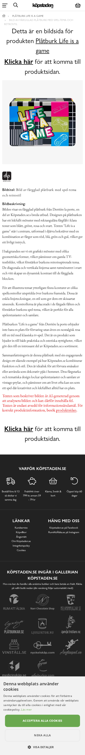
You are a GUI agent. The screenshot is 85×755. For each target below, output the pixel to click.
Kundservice (21, 527)
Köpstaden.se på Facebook (63, 527)
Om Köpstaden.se (21, 541)
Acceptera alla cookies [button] (42, 721)
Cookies (21, 550)
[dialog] (42, 715)
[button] (42, 747)
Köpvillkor (21, 532)
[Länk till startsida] (3, 16)
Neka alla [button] (42, 735)
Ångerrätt (21, 536)
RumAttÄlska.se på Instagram (63, 532)
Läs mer (26, 709)
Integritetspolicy (21, 545)
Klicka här (18, 61)
